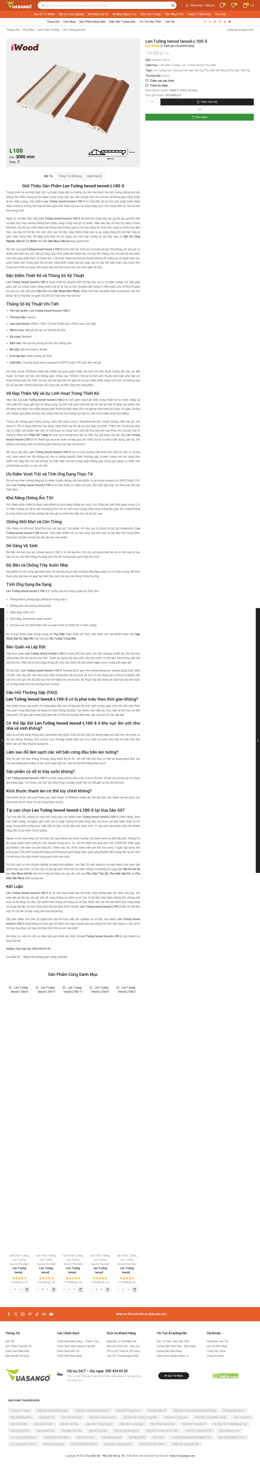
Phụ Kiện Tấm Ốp (239, 70)
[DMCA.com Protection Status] (225, 1375)
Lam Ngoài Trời (45, 1430)
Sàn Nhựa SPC (137, 1437)
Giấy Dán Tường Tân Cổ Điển (162, 1430)
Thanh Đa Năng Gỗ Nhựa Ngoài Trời (191, 1437)
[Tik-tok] (225, 22)
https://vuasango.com (182, 1455)
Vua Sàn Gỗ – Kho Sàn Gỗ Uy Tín (105, 1455)
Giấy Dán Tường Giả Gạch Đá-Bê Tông (195, 1410)
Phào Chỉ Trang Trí (40, 435)
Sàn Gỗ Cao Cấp (98, 1430)
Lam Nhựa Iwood (111, 1437)
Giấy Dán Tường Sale (131, 1424)
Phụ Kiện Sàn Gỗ (193, 70)
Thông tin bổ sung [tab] (70, 176)
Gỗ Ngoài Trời (46, 1417)
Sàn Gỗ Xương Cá (53, 1444)
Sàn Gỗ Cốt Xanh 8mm (56, 1437)
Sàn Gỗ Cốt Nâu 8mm (126, 1430)
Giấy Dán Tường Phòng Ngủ (52, 1410)
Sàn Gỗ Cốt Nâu (69, 1424)
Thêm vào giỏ (208, 101)
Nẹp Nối (28, 638)
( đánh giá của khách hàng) (177, 45)
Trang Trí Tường (20, 1410)
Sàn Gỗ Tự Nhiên (26, 241)
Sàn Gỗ (41, 291)
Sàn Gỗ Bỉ (158, 1437)
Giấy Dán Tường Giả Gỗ (186, 1444)
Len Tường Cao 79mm (23, 1444)
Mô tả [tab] (48, 176)
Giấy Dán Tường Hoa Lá (99, 1424)
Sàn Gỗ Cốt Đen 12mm (152, 1444)
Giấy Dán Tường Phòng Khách (92, 1410)
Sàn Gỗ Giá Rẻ (131, 869)
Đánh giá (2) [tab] (94, 176)
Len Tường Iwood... (19, 1270)
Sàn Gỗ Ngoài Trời (229, 1430)
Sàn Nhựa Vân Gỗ (58, 241)
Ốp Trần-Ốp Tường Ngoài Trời (230, 1424)
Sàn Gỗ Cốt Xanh (43, 1424)
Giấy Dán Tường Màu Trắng (210, 1417)
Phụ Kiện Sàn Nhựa (215, 70)
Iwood (166, 75)
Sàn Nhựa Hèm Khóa (66, 291)
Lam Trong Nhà (242, 1417)
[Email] (44, 1314)
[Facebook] (205, 22)
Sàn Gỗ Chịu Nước (72, 1417)
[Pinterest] (220, 22)
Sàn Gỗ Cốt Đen (86, 1437)
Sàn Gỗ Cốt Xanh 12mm (231, 1437)
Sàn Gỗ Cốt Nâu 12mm (84, 1444)
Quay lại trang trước (241, 29)
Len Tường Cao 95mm (23, 1437)
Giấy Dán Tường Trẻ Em (102, 1417)
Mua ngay (201, 117)
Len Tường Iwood (192, 65)
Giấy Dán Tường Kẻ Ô (194, 1424)
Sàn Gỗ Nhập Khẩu (21, 1417)
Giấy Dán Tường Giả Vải (199, 1430)
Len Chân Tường (169, 65)
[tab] (48, 176)
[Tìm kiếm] (173, 5)
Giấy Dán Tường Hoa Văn (118, 1444)
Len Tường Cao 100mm (167, 70)
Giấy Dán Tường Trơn (128, 1410)
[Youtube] (230, 22)
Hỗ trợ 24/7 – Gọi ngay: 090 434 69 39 (97, 1371)
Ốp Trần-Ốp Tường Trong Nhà (140, 1417)
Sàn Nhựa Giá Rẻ (21, 873)
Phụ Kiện (210, 65)
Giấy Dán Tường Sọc (176, 1417)
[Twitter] (210, 22)
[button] (200, 5)
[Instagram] (215, 22)
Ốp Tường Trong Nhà (63, 638)
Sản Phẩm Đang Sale (163, 1424)
